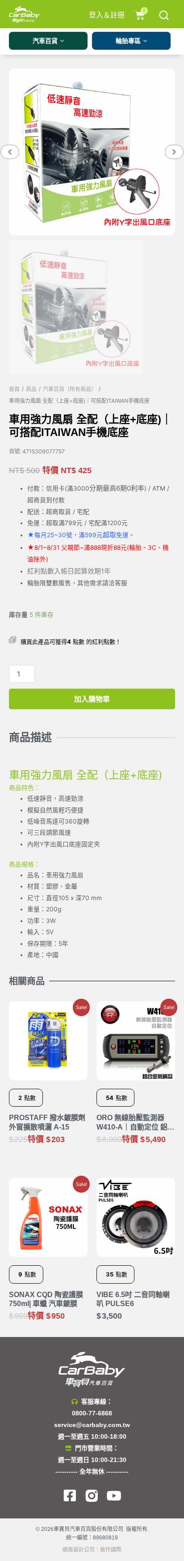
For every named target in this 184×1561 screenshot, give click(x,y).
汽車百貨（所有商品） (69, 389)
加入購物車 (92, 698)
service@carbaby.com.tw (92, 1424)
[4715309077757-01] (92, 152)
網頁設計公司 (79, 1550)
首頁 (14, 389)
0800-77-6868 (92, 1413)
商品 (31, 389)
